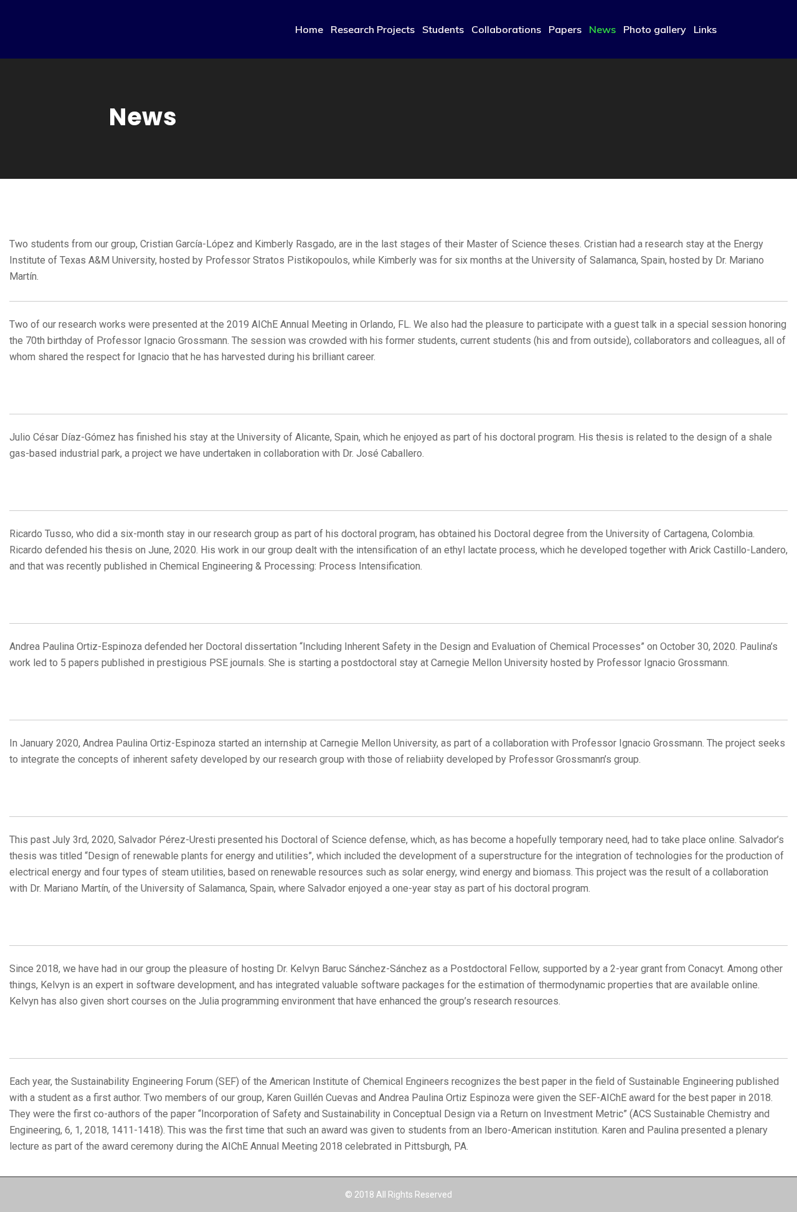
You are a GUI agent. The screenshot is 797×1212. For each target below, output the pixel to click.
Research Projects (373, 29)
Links (705, 29)
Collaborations (506, 29)
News (602, 29)
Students (443, 29)
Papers (565, 29)
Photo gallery (654, 29)
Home (309, 29)
